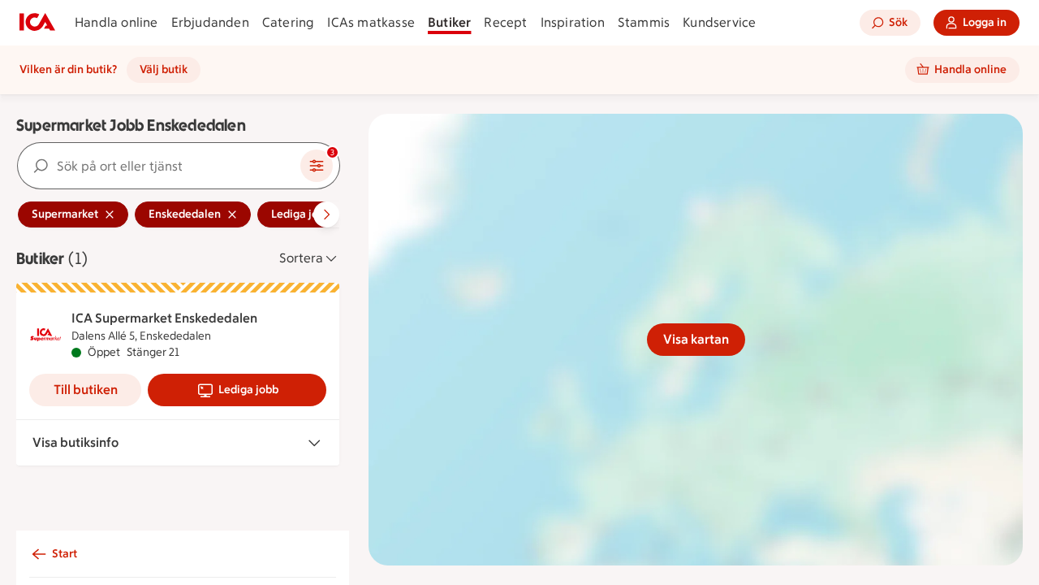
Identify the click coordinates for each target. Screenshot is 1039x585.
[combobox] (159, 165)
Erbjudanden (210, 22)
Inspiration (573, 22)
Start (64, 554)
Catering (288, 22)
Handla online (116, 22)
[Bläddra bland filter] (326, 215)
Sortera (301, 258)
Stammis (644, 22)
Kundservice (719, 22)
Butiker (449, 22)
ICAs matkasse (371, 22)
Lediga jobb (248, 389)
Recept (505, 22)
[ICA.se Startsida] (37, 22)
